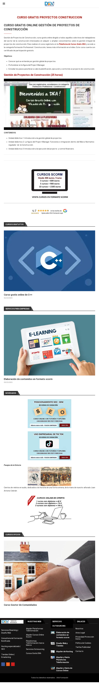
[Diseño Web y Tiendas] (53, 643)
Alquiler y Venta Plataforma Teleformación (63, 659)
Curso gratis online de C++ (18, 294)
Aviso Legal (80, 633)
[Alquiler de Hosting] (53, 651)
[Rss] (8, 664)
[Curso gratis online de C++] (49, 260)
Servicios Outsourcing (35, 649)
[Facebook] (3, 664)
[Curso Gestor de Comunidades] (49, 571)
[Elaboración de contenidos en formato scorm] (49, 345)
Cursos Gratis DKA (33, 653)
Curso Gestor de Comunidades (20, 605)
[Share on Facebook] (49, 157)
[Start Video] (49, 105)
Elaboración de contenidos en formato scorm (28, 379)
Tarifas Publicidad (83, 647)
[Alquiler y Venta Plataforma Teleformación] (53, 657)
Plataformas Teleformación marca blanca (35, 643)
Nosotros (79, 629)
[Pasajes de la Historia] (49, 476)
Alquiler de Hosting (64, 651)
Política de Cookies (83, 643)
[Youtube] (13, 664)
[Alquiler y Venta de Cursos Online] (53, 668)
